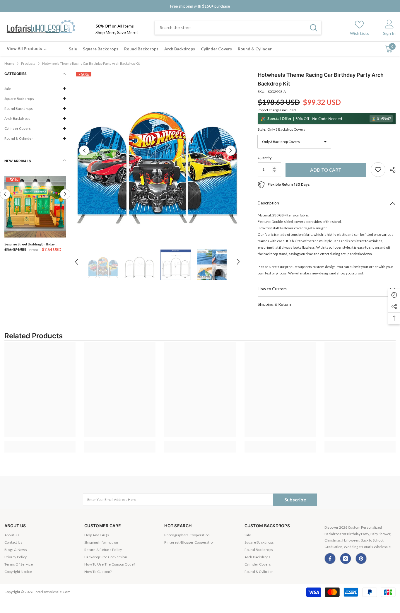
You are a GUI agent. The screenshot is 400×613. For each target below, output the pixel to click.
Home (9, 63)
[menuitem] (35, 89)
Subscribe (295, 499)
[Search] (238, 28)
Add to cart (325, 170)
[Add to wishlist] (378, 169)
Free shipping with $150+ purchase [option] (200, 6)
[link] (40, 443)
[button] (35, 89)
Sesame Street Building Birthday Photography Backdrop (29, 244)
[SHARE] (390, 170)
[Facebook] (330, 558)
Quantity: (265, 158)
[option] (35, 214)
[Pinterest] (361, 558)
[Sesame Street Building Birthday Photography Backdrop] (35, 207)
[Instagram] (345, 558)
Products (28, 63)
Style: (281, 129)
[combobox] (230, 28)
